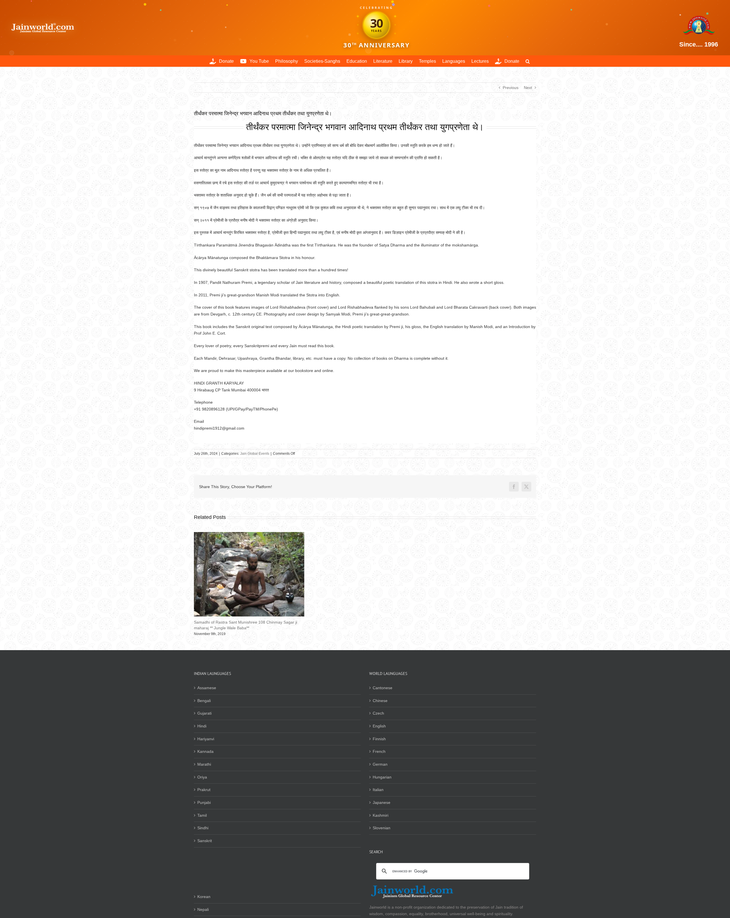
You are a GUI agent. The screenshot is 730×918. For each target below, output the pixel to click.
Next (528, 87)
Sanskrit (204, 840)
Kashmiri (380, 815)
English (379, 726)
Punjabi (204, 802)
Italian (378, 789)
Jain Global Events (254, 454)
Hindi (201, 726)
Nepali (203, 909)
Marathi (204, 764)
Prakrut (203, 789)
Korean (203, 896)
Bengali (204, 700)
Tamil (202, 815)
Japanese (381, 802)
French (379, 751)
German (380, 764)
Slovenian (381, 828)
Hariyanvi (205, 739)
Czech (378, 713)
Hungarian (382, 777)
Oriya (202, 777)
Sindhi (202, 828)
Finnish (379, 739)
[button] (528, 61)
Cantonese (382, 688)
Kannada (205, 751)
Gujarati (204, 713)
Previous (510, 87)
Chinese (380, 700)
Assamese (206, 688)
